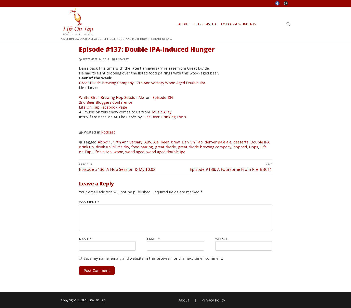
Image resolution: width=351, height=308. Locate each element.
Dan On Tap (192, 142)
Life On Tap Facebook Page (103, 107)
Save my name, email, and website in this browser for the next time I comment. (153, 258)
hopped (240, 146)
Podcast (122, 59)
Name (85, 239)
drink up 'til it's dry (112, 146)
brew (175, 142)
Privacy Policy (213, 300)
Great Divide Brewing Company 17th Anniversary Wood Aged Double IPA (142, 82)
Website (222, 239)
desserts (240, 142)
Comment (89, 202)
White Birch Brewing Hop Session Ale (111, 97)
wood (118, 151)
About (184, 300)
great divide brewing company (204, 146)
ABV (147, 142)
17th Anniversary (127, 142)
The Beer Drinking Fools (165, 116)
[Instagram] (286, 3)
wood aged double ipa (165, 151)
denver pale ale (218, 142)
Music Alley (161, 112)
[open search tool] (288, 24)
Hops (253, 146)
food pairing (142, 146)
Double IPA (260, 142)
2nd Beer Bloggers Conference (105, 102)
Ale (156, 142)
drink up (86, 146)
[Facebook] (277, 3)
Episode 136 (162, 97)
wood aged (134, 151)
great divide (165, 146)
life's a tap (102, 151)
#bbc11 (104, 142)
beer (165, 142)
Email (153, 239)
